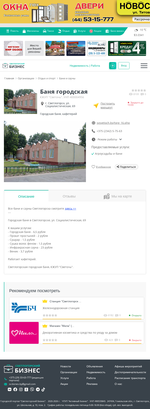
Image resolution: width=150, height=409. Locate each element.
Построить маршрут (108, 105)
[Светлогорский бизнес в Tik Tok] (43, 389)
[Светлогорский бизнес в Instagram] (21, 389)
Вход (124, 65)
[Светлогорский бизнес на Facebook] (15, 389)
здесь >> (70, 208)
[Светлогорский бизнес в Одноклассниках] (26, 389)
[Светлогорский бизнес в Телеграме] (38, 389)
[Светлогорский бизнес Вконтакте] (9, 389)
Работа (95, 65)
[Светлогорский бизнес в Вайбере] (32, 389)
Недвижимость (79, 65)
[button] (82, 125)
